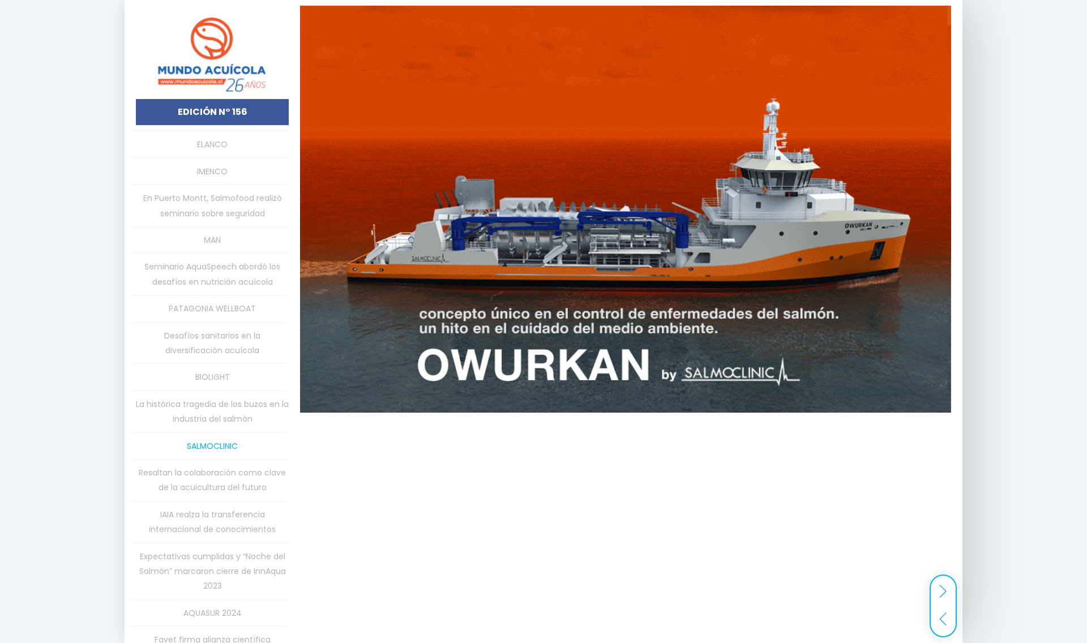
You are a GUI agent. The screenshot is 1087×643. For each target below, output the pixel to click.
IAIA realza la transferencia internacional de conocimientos (212, 522)
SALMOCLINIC (212, 446)
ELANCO (212, 144)
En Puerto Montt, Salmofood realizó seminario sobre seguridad (212, 205)
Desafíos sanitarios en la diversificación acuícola (212, 343)
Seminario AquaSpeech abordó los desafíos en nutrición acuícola (212, 274)
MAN (212, 240)
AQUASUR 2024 (212, 613)
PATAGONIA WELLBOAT (212, 308)
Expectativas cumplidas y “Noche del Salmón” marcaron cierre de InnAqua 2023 (212, 571)
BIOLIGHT (212, 377)
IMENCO (212, 171)
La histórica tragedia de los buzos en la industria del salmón (212, 411)
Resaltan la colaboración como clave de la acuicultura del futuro (212, 480)
